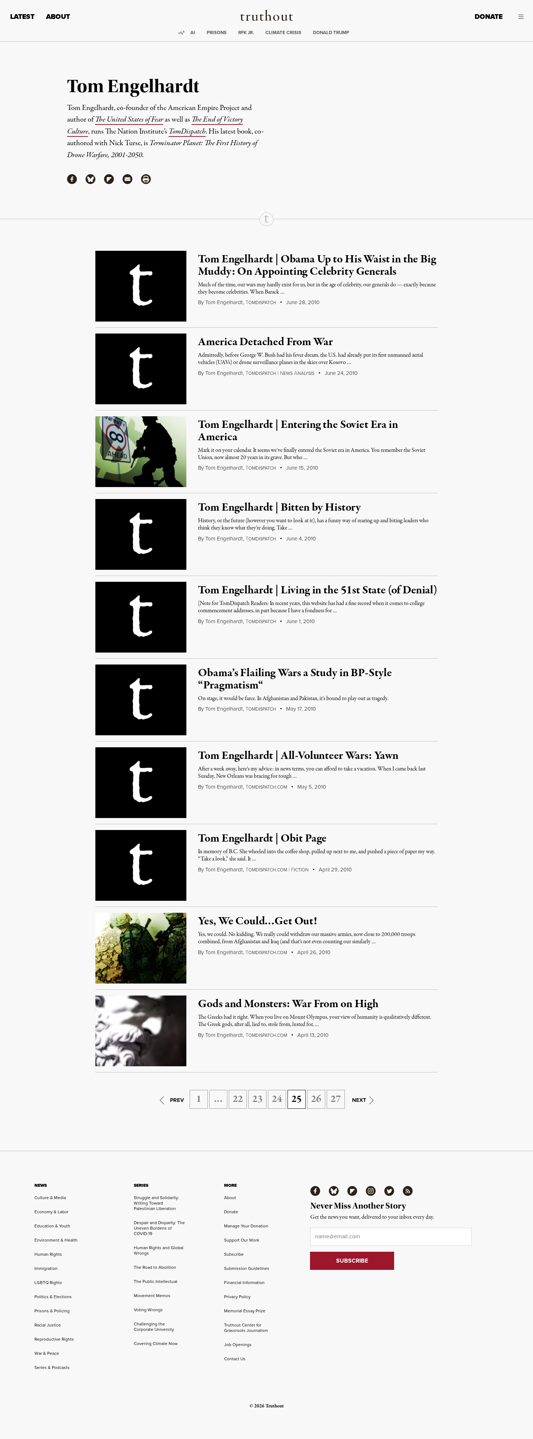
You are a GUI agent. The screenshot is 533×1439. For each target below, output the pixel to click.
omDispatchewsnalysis (279, 373)
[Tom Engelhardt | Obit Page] (140, 865)
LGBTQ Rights (48, 1282)
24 (277, 1099)
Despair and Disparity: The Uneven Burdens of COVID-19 (159, 1228)
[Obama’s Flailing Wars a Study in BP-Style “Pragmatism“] (140, 700)
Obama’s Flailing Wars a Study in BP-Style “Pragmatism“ (295, 679)
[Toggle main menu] (518, 16)
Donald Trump (331, 32)
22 (238, 1099)
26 (316, 1099)
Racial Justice (47, 1325)
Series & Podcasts (52, 1367)
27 (336, 1099)
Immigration (46, 1268)
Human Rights (48, 1254)
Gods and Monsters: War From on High (288, 1004)
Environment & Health (56, 1240)
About (58, 16)
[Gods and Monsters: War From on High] (140, 1031)
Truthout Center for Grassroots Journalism (246, 1328)
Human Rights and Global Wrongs (158, 1250)
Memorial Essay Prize (244, 1311)
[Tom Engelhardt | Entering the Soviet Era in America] (140, 451)
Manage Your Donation (246, 1226)
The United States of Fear (129, 119)
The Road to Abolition (155, 1267)
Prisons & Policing (52, 1311)
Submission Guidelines (246, 1268)
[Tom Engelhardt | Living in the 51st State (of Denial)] (140, 617)
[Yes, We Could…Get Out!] (140, 948)
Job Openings (238, 1344)
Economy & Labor (51, 1212)
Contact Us (234, 1359)
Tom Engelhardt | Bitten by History (279, 508)
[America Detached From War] (140, 369)
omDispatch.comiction (277, 870)
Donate (489, 16)
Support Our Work (241, 1240)
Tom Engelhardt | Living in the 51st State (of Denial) (317, 590)
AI (192, 32)
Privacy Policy (237, 1296)
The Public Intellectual (155, 1281)
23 (257, 1099)
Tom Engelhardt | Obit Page (262, 839)
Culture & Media (50, 1197)
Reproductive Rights (54, 1339)
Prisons (217, 32)
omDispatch (260, 302)
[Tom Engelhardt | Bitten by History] (140, 534)
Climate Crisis (283, 32)
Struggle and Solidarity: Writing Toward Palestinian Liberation (156, 1203)
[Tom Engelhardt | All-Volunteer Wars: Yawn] (140, 782)
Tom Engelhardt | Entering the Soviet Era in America (298, 431)
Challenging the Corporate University (154, 1327)
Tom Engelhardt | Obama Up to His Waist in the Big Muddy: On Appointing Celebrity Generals (317, 266)
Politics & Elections (53, 1296)
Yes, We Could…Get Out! (257, 921)
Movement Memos (152, 1295)
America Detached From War (265, 342)
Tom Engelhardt (224, 302)
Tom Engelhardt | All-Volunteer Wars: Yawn (298, 756)
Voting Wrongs (148, 1310)
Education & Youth (52, 1226)
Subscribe (234, 1254)
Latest (22, 16)
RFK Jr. (246, 32)
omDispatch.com (266, 787)
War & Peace (46, 1353)
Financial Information (244, 1282)
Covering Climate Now (156, 1343)
